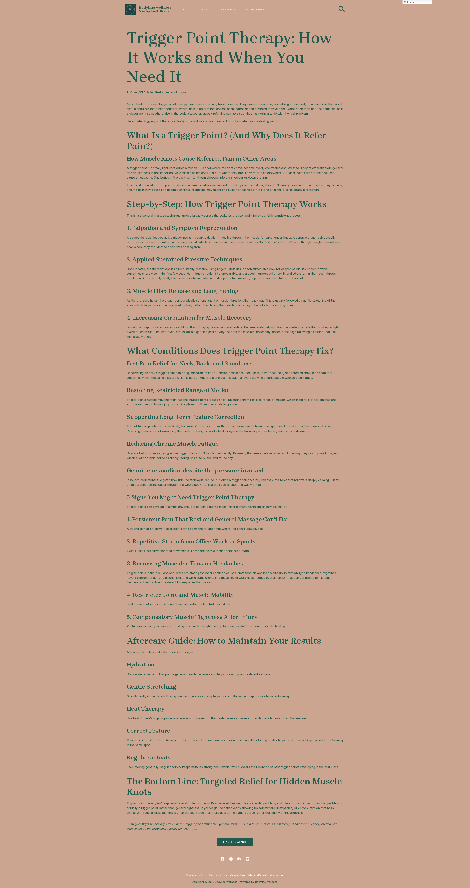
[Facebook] (223, 859)
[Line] (247, 859)
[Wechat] (239, 859)
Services (202, 9)
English (410, 2)
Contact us (237, 875)
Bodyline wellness (155, 7)
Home (183, 9)
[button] (209, 9)
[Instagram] (231, 859)
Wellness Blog (255, 9)
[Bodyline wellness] (130, 9)
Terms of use (218, 875)
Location (226, 9)
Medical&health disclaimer (266, 875)
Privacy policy (196, 875)
